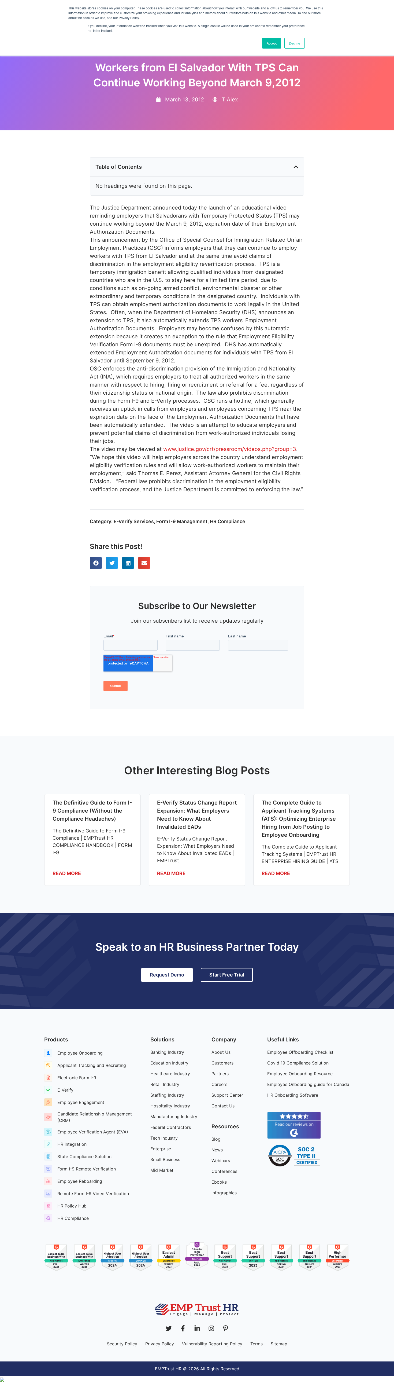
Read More (67, 873)
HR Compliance (227, 521)
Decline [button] (294, 43)
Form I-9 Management (181, 521)
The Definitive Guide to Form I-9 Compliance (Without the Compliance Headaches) (92, 810)
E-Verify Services (134, 521)
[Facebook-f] (183, 1328)
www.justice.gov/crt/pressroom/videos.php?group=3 (229, 449)
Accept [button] (272, 43)
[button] (296, 167)
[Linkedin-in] (197, 1328)
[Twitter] (169, 1328)
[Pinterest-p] (225, 1328)
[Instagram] (211, 1328)
